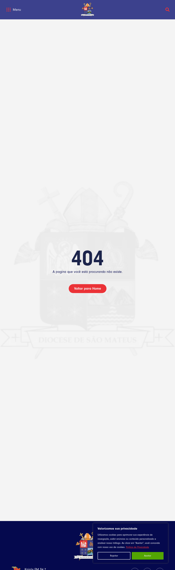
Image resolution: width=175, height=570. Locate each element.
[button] (8, 10)
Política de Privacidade (137, 547)
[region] (130, 543)
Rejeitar (114, 555)
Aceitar (147, 555)
